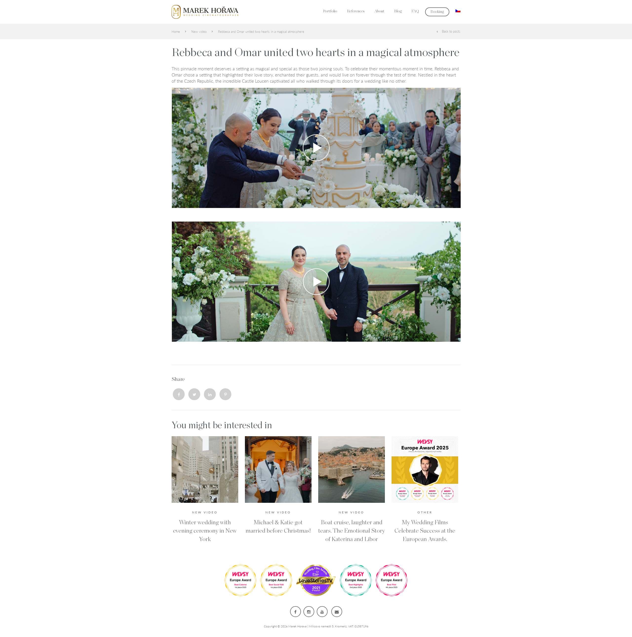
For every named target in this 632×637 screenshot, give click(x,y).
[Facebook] (179, 394)
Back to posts (451, 31)
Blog (398, 11)
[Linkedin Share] (210, 394)
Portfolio (330, 11)
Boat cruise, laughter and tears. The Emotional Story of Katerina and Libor (351, 531)
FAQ (415, 11)
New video (199, 31)
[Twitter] (194, 394)
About (379, 11)
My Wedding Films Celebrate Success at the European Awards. (425, 531)
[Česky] (457, 9)
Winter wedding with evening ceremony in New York (205, 531)
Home (176, 31)
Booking (437, 12)
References (356, 11)
